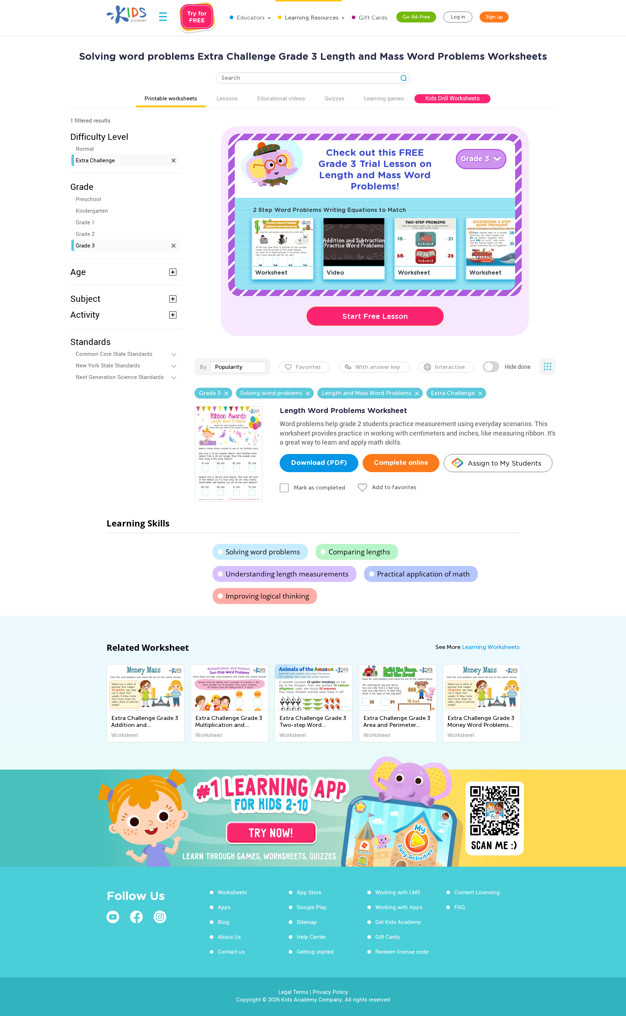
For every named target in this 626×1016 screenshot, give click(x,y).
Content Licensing (477, 892)
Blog (223, 921)
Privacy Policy (330, 991)
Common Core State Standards (114, 353)
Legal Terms (293, 991)
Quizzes (335, 98)
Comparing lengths (359, 552)
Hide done (517, 367)
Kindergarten (92, 210)
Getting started (315, 951)
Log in (458, 17)
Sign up (494, 17)
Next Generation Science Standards (120, 376)
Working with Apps (398, 907)
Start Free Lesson (375, 316)
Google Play (312, 907)
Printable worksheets (171, 98)
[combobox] (238, 367)
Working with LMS (397, 892)
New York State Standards (108, 365)
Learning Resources (310, 17)
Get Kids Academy (398, 921)
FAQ (459, 907)
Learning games (384, 98)
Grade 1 (85, 222)
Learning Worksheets (490, 647)
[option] (146, 703)
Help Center (311, 936)
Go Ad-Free (416, 17)
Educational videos (281, 98)
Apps (224, 907)
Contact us (231, 951)
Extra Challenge (95, 160)
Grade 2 (85, 233)
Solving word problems (263, 552)
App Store (309, 892)
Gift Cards (372, 17)
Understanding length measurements (287, 574)
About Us (229, 936)
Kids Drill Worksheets (452, 98)
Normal (85, 148)
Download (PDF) (319, 463)
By (203, 366)
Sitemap (307, 921)
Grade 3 (85, 245)
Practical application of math (423, 574)
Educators (249, 17)
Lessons (227, 98)
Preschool (88, 199)
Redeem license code (402, 951)
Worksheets (232, 892)
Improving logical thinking (267, 596)
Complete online (401, 463)
